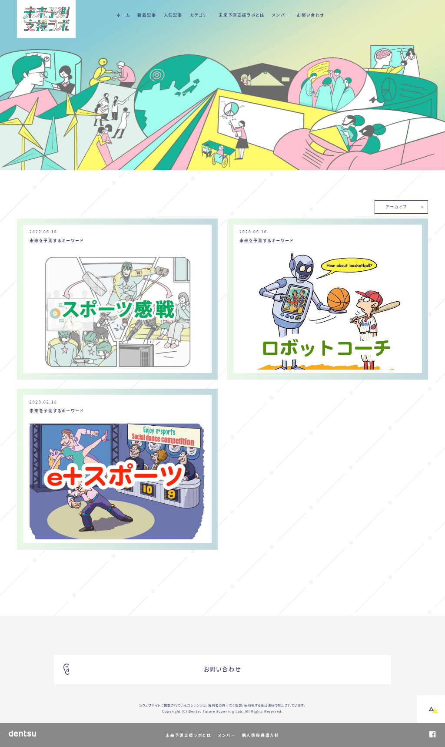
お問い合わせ (311, 15)
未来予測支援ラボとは (242, 15)
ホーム (123, 15)
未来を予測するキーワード (57, 240)
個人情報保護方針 (260, 735)
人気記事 (173, 15)
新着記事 (146, 15)
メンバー (280, 15)
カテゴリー (200, 15)
